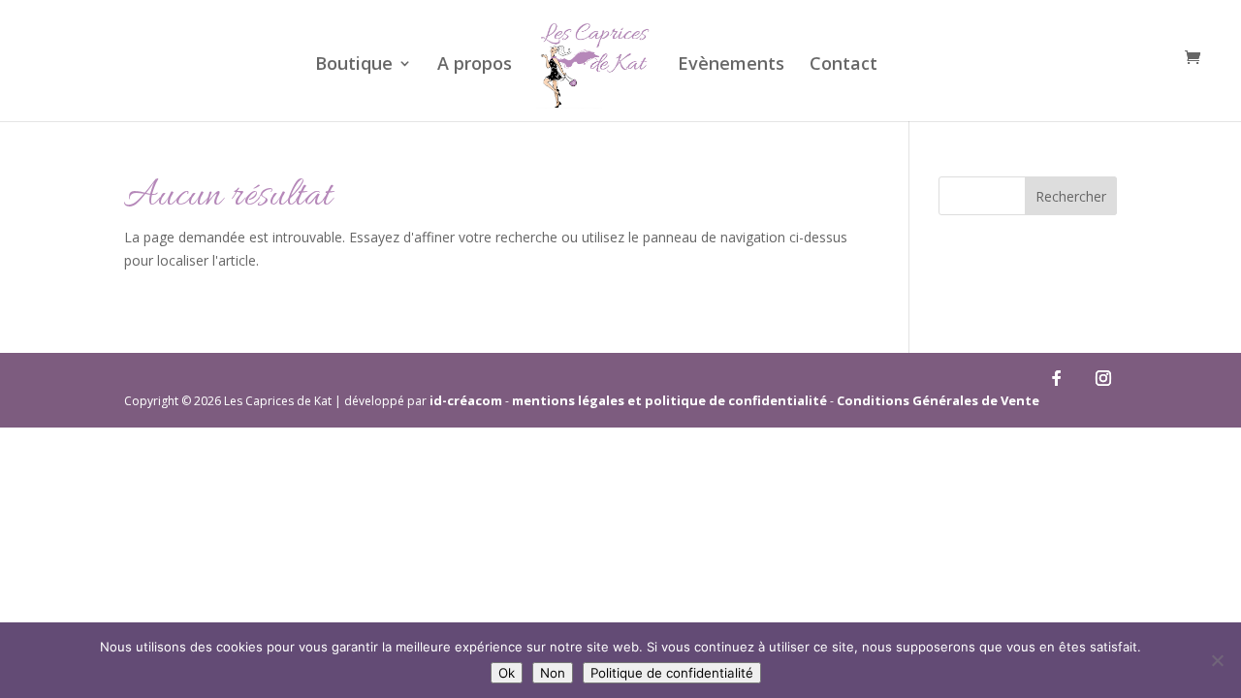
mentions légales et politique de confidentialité (669, 400)
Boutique (354, 65)
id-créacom (466, 400)
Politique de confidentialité (671, 673)
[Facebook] (1056, 378)
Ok (506, 673)
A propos (474, 65)
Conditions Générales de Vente (938, 400)
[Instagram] (1103, 378)
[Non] (1216, 660)
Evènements (731, 65)
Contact (843, 65)
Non (552, 673)
